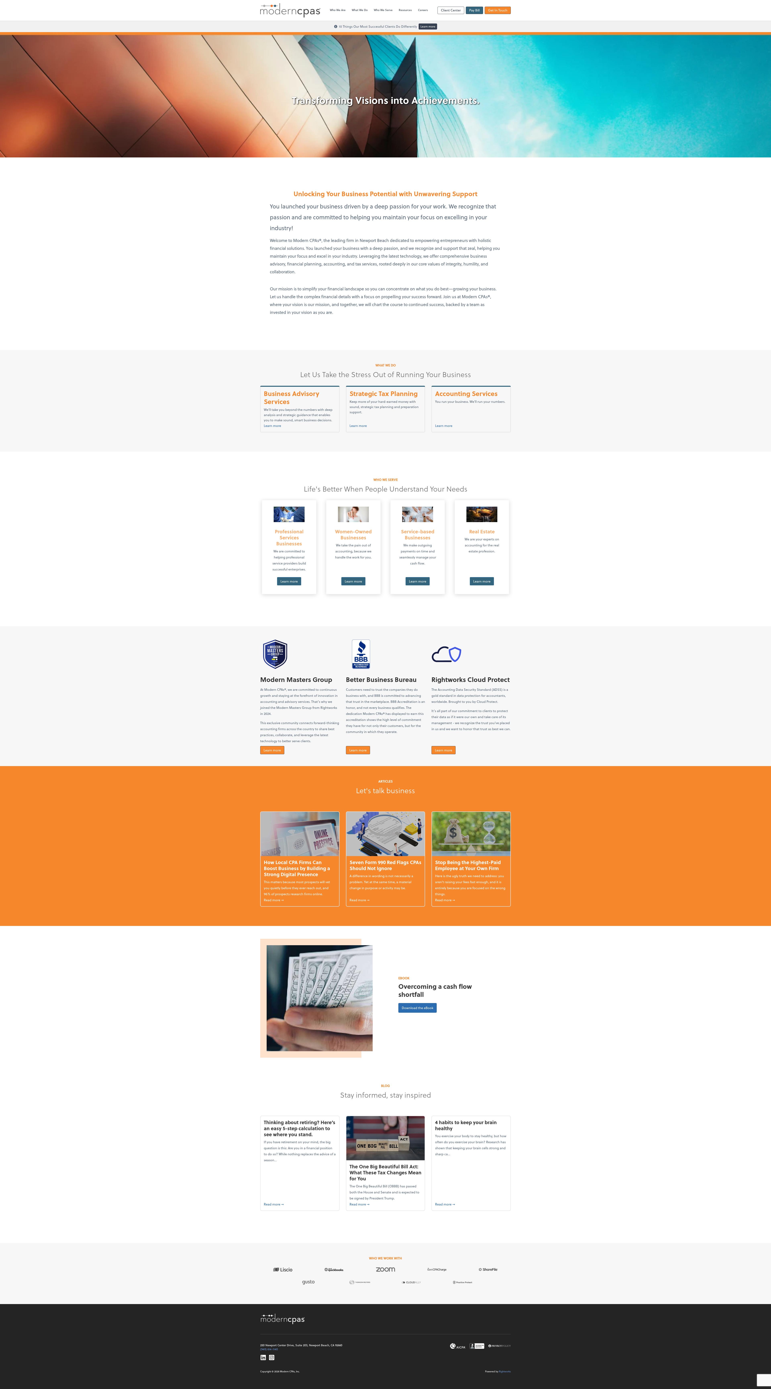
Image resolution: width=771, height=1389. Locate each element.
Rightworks (505, 1371)
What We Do (360, 10)
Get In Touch (497, 10)
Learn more (427, 26)
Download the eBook (419, 1007)
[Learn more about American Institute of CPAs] (458, 1346)
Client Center (451, 10)
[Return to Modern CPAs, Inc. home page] (283, 1319)
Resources (405, 10)
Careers (423, 10)
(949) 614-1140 (269, 1349)
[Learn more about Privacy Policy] (499, 1346)
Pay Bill (474, 10)
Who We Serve (383, 10)
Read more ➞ (300, 899)
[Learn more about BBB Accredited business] (477, 1346)
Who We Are (338, 10)
